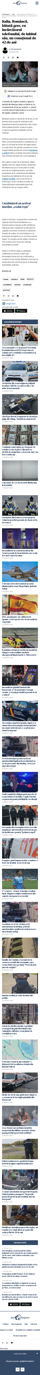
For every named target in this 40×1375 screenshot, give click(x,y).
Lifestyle (34, 1324)
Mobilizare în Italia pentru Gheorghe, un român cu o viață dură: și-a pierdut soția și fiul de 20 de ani (20, 1230)
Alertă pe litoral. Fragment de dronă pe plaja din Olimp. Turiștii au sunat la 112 (20, 417)
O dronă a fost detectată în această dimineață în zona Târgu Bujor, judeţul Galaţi (19, 586)
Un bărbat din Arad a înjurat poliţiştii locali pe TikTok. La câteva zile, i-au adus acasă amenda (18, 385)
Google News (11, 303)
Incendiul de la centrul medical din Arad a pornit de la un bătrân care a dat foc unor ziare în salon (19, 553)
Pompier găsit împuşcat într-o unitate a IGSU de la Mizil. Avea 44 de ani (20, 861)
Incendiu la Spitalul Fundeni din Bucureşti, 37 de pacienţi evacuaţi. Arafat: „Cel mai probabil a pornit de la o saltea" (19, 691)
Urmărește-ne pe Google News (22, 96)
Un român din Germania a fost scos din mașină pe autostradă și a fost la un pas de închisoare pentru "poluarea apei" (19, 829)
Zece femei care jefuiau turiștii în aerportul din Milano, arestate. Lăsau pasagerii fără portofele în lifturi (18, 1130)
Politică (5, 1324)
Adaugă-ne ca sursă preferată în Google (21, 91)
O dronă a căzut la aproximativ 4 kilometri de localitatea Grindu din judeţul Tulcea (17, 1064)
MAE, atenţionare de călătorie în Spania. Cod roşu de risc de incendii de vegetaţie (19, 619)
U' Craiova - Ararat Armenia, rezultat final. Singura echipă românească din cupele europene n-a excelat (18, 893)
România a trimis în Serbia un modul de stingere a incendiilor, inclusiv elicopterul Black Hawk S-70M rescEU (19, 652)
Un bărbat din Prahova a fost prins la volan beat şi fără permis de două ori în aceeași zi (19, 520)
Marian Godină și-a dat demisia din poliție (17, 996)
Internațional (16, 1324)
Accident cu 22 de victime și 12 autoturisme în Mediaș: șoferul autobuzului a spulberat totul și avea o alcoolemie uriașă (19, 928)
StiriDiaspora (6, 14)
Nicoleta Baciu (16, 49)
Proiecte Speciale (20, 1336)
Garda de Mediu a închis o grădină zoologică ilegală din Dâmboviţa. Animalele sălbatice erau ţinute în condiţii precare (17, 1030)
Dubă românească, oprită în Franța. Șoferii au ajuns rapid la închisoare (18, 1162)
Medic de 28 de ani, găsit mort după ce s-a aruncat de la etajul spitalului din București (19, 1097)
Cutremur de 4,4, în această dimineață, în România (19, 483)
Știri (13, 14)
